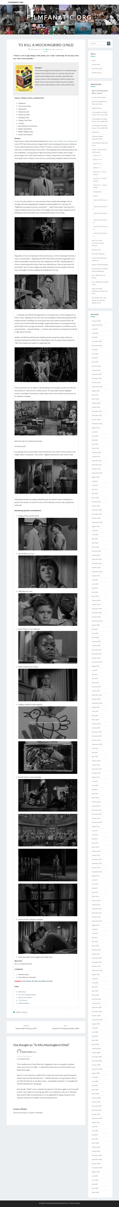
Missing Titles (96, 250)
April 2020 (95, 543)
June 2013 (95, 835)
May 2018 (95, 629)
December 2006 (97, 1155)
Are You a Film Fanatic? (99, 97)
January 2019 (96, 604)
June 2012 (95, 884)
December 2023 (97, 374)
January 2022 (96, 456)
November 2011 (97, 913)
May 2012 (95, 888)
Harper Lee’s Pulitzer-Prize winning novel (63, 141)
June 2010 (95, 983)
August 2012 (96, 876)
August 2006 (96, 1172)
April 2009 (95, 1040)
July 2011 (95, 929)
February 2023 (96, 403)
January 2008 (96, 1102)
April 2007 (95, 1139)
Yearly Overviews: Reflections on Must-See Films (99, 291)
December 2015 (97, 732)
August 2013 (96, 826)
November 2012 (97, 863)
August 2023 (96, 391)
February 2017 (96, 687)
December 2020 (97, 510)
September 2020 (97, 522)
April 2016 (95, 715)
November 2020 (97, 514)
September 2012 (97, 872)
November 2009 (97, 1011)
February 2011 (96, 950)
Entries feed (96, 64)
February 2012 (96, 900)
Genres (95, 196)
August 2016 (96, 707)
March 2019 (95, 596)
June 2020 (95, 534)
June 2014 (95, 785)
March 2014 (95, 798)
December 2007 (97, 1106)
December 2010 (97, 958)
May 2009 (95, 1036)
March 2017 (95, 683)
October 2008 (96, 1065)
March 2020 (95, 547)
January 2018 (96, 645)
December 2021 (97, 461)
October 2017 (96, 658)
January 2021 (96, 506)
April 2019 (95, 592)
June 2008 (95, 1081)
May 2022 (95, 440)
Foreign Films (97, 192)
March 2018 (95, 637)
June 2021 (95, 485)
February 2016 (96, 724)
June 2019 (95, 584)
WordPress (64, 1203)
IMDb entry (22, 992)
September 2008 (97, 1069)
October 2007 (96, 1114)
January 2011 (96, 954)
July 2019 (95, 580)
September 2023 (97, 387)
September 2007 (97, 1118)
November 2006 (97, 1159)
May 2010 (95, 987)
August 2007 (96, 1122)
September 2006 (97, 1168)
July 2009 (95, 1028)
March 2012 (95, 896)
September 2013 (97, 822)
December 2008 (97, 1057)
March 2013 (95, 847)
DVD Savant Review (25, 997)
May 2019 (95, 588)
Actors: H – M (97, 159)
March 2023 (95, 399)
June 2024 (95, 354)
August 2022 (96, 428)
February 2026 (96, 321)
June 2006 (95, 1180)
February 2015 (96, 761)
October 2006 (96, 1163)
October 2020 (96, 518)
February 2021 (96, 502)
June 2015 (95, 748)
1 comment (59, 49)
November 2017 (97, 654)
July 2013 (95, 831)
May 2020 (95, 539)
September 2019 (97, 572)
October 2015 (96, 740)
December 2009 (97, 1007)
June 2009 (95, 1032)
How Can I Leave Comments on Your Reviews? (98, 243)
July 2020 (95, 530)
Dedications (95, 132)
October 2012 (96, 867)
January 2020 (96, 555)
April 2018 (95, 633)
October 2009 (96, 1015)
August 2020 (96, 526)
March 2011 (95, 946)
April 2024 (95, 362)
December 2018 (97, 609)
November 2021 (97, 465)
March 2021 (95, 498)
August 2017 (96, 666)
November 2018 (97, 613)
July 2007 (95, 1126)
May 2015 (95, 752)
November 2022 (97, 415)
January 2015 (96, 765)
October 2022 (96, 419)
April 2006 (95, 1188)
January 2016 (96, 728)
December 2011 (97, 909)
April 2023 (95, 395)
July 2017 (95, 670)
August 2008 (96, 1073)
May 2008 (95, 1085)
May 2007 (95, 1135)
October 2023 (96, 382)
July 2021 (95, 481)
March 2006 (95, 1192)
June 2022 (95, 436)
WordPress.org (96, 73)
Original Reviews (21, 1012)
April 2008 (95, 1090)
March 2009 (95, 1044)
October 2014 (96, 773)
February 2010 (96, 999)
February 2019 (96, 600)
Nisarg (77, 1203)
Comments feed (97, 68)
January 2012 (96, 904)
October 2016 (96, 699)
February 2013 (96, 851)
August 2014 (96, 777)
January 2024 (96, 370)
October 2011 (96, 917)
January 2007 (96, 1151)
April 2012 (95, 892)
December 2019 (97, 559)
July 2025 (95, 329)
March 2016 (95, 720)
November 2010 (97, 962)
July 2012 (95, 880)
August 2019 (96, 576)
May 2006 (95, 1184)
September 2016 (97, 703)
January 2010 (96, 1003)
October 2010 (96, 966)
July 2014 (95, 781)
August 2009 (96, 1024)
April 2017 (95, 678)
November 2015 (97, 736)
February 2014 (96, 802)
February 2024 (96, 366)
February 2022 (96, 452)
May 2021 (95, 489)
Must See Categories (98, 254)
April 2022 (95, 444)
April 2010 (95, 991)
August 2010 (96, 974)
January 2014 (96, 806)
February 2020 (96, 551)
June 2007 (95, 1131)
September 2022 (97, 424)
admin (50, 49)
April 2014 (95, 793)
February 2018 (96, 641)
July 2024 (95, 350)
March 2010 (95, 995)
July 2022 (95, 432)
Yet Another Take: (99, 300)
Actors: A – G (97, 155)
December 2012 (97, 859)
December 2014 (97, 769)
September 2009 (97, 1020)
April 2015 (95, 756)
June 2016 (95, 711)
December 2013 (97, 810)
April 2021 (95, 493)
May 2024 (95, 358)
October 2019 (96, 567)
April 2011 (95, 942)
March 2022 (95, 448)
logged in (25, 1113)
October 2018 (96, 617)
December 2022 (97, 411)
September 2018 (97, 621)
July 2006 (95, 1176)
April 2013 (95, 843)
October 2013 (96, 818)
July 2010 (95, 979)
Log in (94, 60)
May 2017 (95, 674)
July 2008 (95, 1077)
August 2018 (96, 625)
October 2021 (96, 469)
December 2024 (97, 341)
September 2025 (97, 325)
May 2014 (95, 789)
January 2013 (96, 855)
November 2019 (97, 563)
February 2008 (96, 1098)
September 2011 (97, 921)
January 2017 (96, 691)
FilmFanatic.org (15, 2)
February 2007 (96, 1147)
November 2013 (97, 814)
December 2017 (97, 650)
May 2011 (95, 937)
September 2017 (97, 662)
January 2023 (96, 407)
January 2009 (96, 1052)
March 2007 (95, 1143)
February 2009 (96, 1048)
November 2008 (97, 1061)
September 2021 (97, 473)
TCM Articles (22, 1000)
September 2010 (97, 970)
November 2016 (97, 695)
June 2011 (95, 933)
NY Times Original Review (27, 995)
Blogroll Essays (97, 108)
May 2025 (95, 337)
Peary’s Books (100, 265)
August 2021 (96, 477)
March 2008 (95, 1094)
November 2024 (97, 345)
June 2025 (95, 333)
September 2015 (97, 744)
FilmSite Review (23, 1003)
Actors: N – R (97, 163)
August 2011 (96, 925)
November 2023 (97, 378)
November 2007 (97, 1110)
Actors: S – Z (97, 168)
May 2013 (95, 839)
